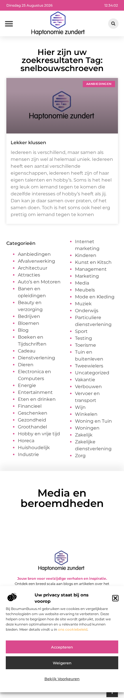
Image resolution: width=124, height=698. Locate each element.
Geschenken (32, 413)
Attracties (29, 275)
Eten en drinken (37, 399)
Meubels (85, 290)
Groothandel (32, 427)
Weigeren (62, 663)
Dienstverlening (36, 358)
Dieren (25, 364)
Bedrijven (29, 316)
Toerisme (85, 345)
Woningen (87, 428)
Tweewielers (89, 366)
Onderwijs (86, 310)
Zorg (80, 455)
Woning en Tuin (93, 421)
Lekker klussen (28, 142)
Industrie (28, 454)
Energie (27, 385)
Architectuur (32, 268)
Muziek (83, 303)
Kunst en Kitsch (93, 262)
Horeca (26, 440)
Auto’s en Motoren (39, 282)
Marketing (87, 276)
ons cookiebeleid (72, 629)
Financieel (30, 406)
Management (91, 269)
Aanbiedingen (34, 254)
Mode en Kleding (94, 297)
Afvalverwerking (36, 261)
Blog (23, 330)
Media (82, 283)
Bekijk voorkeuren (62, 678)
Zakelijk (84, 435)
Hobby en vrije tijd (39, 433)
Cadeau (26, 351)
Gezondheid (32, 420)
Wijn (80, 407)
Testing (83, 338)
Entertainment (35, 392)
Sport (81, 331)
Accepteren (62, 647)
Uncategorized (92, 372)
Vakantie (85, 379)
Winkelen (86, 414)
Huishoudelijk (34, 447)
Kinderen (85, 255)
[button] (115, 598)
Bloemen (28, 323)
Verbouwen (88, 386)
